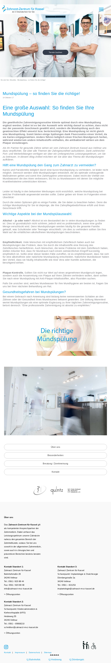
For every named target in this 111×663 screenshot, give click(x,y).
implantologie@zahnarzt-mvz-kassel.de (76, 588)
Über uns (55, 447)
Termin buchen (55, 52)
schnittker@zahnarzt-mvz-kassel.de (21, 627)
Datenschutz (34, 652)
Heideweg (56, 659)
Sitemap (47, 652)
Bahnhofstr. (35, 659)
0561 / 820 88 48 (16, 585)
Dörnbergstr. (78, 659)
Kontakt (55, 472)
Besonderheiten (56, 455)
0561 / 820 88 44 (16, 581)
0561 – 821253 (69, 585)
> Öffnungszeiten (12, 594)
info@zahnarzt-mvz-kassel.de (18, 588)
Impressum (20, 652)
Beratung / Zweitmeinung (55, 463)
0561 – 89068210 (16, 623)
